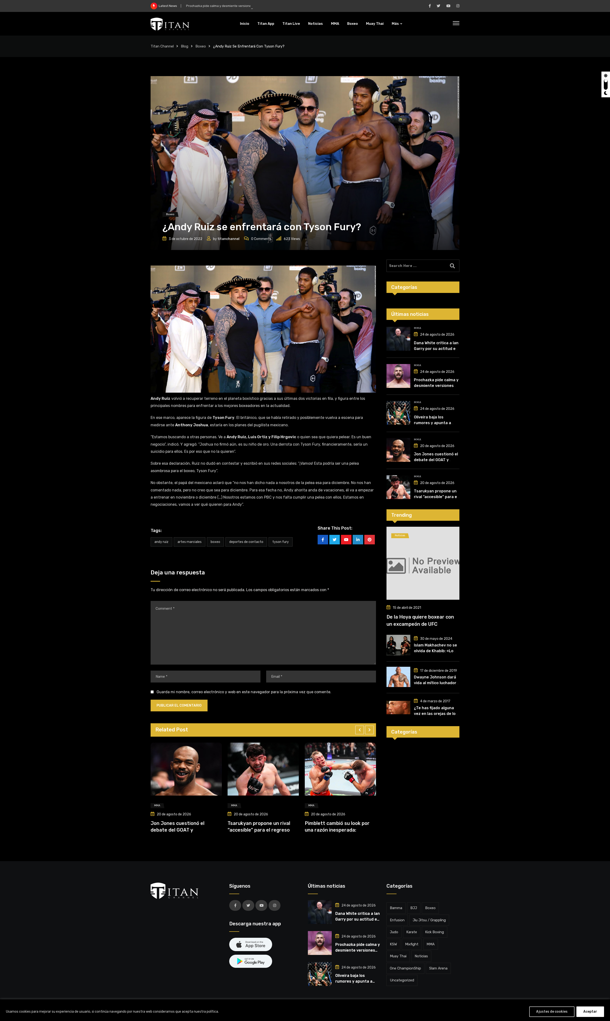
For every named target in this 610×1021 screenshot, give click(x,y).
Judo (394, 932)
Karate (411, 932)
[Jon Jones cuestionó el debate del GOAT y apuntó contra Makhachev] (398, 450)
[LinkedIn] (358, 539)
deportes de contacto (246, 542)
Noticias (315, 23)
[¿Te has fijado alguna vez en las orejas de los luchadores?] (398, 707)
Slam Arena (438, 968)
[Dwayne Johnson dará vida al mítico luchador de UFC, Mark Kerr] (398, 677)
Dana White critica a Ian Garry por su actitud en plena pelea (436, 349)
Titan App (265, 23)
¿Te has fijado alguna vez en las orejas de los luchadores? (436, 714)
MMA (335, 23)
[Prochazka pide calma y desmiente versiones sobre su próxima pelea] (398, 376)
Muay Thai (375, 23)
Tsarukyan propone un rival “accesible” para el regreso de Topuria (436, 497)
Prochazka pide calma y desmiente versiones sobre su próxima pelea (237, 6)
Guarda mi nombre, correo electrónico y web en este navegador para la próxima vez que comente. (244, 692)
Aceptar (590, 1012)
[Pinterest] (369, 539)
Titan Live (291, 23)
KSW (393, 944)
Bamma (396, 908)
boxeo (215, 542)
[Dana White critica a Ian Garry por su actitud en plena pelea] (398, 339)
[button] (359, 730)
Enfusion (397, 920)
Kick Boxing (434, 932)
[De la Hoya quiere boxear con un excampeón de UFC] (422, 563)
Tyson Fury (280, 542)
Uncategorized (402, 980)
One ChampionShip (405, 968)
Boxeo (352, 23)
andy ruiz (161, 542)
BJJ (413, 908)
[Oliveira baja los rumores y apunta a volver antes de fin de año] (398, 413)
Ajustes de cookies (552, 1012)
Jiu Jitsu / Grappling (429, 920)
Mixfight (411, 944)
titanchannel (228, 239)
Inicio (244, 23)
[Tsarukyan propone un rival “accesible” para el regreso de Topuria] (398, 487)
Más (395, 23)
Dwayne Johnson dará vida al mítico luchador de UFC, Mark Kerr (435, 683)
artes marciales (190, 542)
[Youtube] (346, 539)
